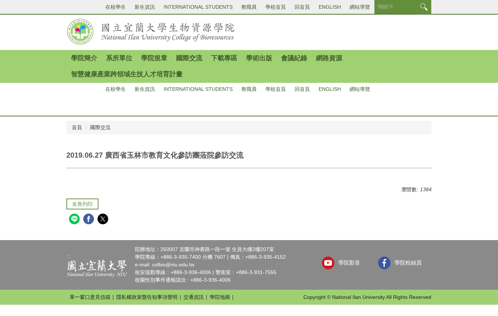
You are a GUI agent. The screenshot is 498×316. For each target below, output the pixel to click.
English (330, 7)
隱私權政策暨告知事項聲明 (147, 297)
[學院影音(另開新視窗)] (328, 263)
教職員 (249, 7)
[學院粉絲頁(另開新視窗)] (384, 263)
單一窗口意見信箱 (90, 297)
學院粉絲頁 (408, 262)
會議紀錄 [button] (294, 58)
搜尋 (423, 7)
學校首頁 (275, 7)
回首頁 (302, 7)
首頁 (77, 127)
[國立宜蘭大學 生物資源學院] (151, 31)
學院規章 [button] (154, 58)
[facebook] (89, 219)
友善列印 (82, 204)
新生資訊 (145, 7)
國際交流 (100, 127)
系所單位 (119, 58)
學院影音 (349, 262)
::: (69, 256)
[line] (75, 219)
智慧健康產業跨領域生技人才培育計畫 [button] (127, 74)
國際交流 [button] (189, 58)
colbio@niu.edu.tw (173, 264)
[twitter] (103, 219)
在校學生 (115, 7)
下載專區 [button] (224, 58)
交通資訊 (193, 297)
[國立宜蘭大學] (97, 268)
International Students (198, 7)
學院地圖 (220, 297)
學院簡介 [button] (84, 58)
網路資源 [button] (329, 58)
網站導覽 (360, 7)
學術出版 (259, 58)
